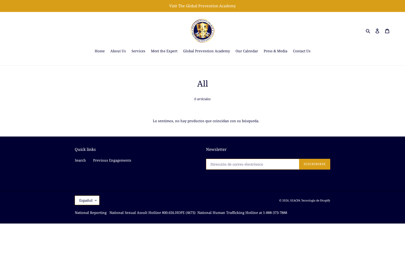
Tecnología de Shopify (315, 200)
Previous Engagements (112, 160)
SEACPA (295, 200)
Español (86, 200)
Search (80, 160)
